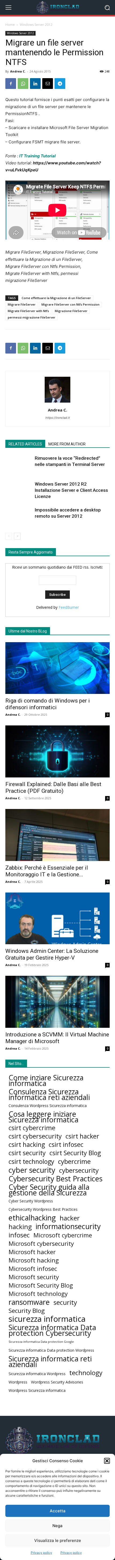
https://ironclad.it (57, 418)
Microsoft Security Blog (41, 1285)
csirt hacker (82, 1136)
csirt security (27, 1153)
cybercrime (74, 1161)
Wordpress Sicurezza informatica (37, 1390)
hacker (70, 1218)
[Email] (47, 83)
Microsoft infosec (33, 1268)
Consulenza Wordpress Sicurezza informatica (48, 1105)
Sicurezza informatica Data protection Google (41, 1342)
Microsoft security (34, 1277)
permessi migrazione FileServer (31, 317)
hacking (20, 1226)
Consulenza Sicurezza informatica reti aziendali (49, 1094)
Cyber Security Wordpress (31, 1200)
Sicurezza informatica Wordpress (37, 1373)
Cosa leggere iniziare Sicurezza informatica (43, 1116)
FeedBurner (69, 607)
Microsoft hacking (34, 1260)
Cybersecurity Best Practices (55, 1178)
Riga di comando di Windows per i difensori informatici (47, 704)
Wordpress (18, 1382)
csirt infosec (66, 1144)
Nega (57, 1525)
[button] (107, 1461)
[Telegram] (60, 83)
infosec (19, 1235)
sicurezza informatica (47, 1319)
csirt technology (31, 1161)
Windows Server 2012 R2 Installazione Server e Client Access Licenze (71, 490)
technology (85, 1372)
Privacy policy (41, 1553)
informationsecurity (68, 1226)
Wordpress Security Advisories (57, 1382)
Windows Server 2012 (36, 24)
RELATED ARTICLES (25, 444)
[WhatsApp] (23, 83)
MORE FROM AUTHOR (67, 444)
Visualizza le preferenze (57, 1540)
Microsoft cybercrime (62, 1235)
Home (10, 24)
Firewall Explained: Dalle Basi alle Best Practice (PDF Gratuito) (53, 787)
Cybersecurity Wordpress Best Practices (43, 1209)
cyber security (32, 1170)
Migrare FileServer (22, 304)
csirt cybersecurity (35, 1136)
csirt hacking (27, 1144)
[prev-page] (8, 536)
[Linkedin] (35, 83)
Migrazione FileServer (71, 311)
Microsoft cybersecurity (41, 1243)
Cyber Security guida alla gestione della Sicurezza (49, 1189)
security (65, 1302)
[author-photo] (57, 402)
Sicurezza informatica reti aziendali (50, 1361)
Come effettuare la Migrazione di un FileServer (56, 298)
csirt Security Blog (75, 1153)
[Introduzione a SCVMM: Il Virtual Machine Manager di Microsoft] (57, 1002)
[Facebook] (10, 83)
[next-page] (17, 536)
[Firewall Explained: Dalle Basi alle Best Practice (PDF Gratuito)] (57, 751)
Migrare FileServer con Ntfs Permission (70, 304)
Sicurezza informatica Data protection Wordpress (51, 1350)
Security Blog (27, 1310)
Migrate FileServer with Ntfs (28, 311)
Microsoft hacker (32, 1252)
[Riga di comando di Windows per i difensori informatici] (57, 668)
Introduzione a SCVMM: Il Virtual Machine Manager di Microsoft (57, 1037)
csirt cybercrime (32, 1128)
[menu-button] (8, 7)
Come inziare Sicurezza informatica (46, 1080)
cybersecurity (79, 1170)
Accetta (58, 1510)
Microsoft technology (38, 1293)
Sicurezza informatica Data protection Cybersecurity (52, 1330)
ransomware (29, 1302)
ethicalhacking (32, 1217)
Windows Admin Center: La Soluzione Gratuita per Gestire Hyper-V (51, 954)
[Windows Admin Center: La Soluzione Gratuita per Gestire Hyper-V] (57, 919)
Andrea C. (17, 71)
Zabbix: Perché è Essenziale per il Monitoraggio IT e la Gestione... (46, 871)
